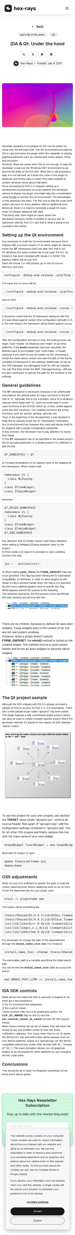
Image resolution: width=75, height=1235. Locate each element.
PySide (13, 197)
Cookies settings (37, 1202)
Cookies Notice (48, 1169)
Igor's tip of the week (32, 34)
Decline (37, 1220)
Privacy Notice (18, 1174)
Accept (37, 1211)
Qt (53, 34)
